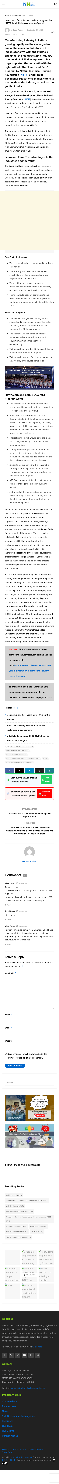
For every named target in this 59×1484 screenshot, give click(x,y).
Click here (37, 1346)
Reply (9, 905)
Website (8, 1040)
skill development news (17, 1232)
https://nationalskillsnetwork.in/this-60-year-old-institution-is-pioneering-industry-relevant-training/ (30, 671)
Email (8, 1027)
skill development (15, 1206)
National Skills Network (21, 1457)
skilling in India (14, 1195)
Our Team (7, 1426)
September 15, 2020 (35, 30)
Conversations (9, 1401)
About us (5, 1449)
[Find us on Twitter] (11, 1355)
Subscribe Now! (46, 793)
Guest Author (18, 30)
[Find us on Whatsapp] (37, 1355)
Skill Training (28, 15)
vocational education (16, 1226)
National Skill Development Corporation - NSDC (26, 1200)
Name (8, 1014)
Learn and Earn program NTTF (17, 751)
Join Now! (47, 779)
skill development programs (18, 1237)
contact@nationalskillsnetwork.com (28, 1388)
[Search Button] (55, 4)
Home (7, 15)
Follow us (30, 1275)
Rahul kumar (10, 911)
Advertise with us (19, 1449)
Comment (10, 972)
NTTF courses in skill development (19, 762)
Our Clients (8, 1431)
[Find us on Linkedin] (31, 1355)
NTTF (24, 75)
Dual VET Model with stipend (22, 747)
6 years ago (23, 883)
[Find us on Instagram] (17, 1355)
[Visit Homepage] (29, 4)
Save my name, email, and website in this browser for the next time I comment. (27, 1055)
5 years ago (23, 911)
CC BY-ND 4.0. (9, 1460)
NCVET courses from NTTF (16, 754)
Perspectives (16, 15)
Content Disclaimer (37, 1449)
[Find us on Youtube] (24, 1355)
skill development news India (19, 1211)
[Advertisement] (29, 220)
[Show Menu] (3, 4)
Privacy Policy (7, 1452)
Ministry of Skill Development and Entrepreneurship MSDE (28, 1219)
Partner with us (10, 1436)
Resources (7, 1421)
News (5, 1411)
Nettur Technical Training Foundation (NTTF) (23, 758)
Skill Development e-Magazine (18, 1416)
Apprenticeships (38, 1226)
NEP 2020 (37, 1232)
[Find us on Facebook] (4, 1355)
